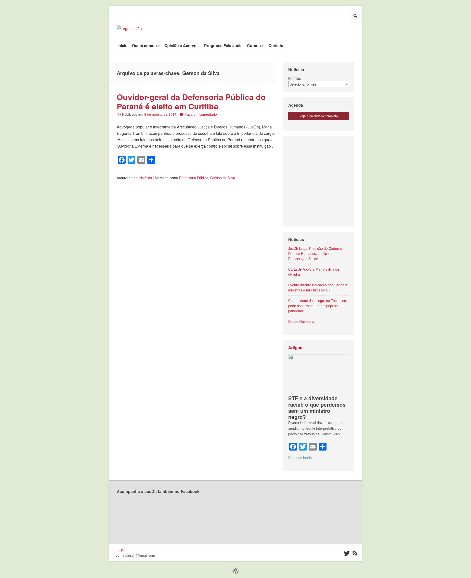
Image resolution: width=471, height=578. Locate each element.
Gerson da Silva (222, 177)
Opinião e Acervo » (182, 45)
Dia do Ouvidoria (301, 321)
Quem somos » (146, 45)
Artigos (295, 347)
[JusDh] (129, 26)
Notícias (145, 177)
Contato (275, 45)
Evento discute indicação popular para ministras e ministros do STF (318, 287)
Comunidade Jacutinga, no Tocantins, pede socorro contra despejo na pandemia (317, 305)
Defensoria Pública (193, 177)
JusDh (121, 550)
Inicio (123, 45)
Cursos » (255, 45)
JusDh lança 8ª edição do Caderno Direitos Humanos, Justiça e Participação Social (315, 253)
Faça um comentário (201, 114)
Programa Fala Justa (223, 45)
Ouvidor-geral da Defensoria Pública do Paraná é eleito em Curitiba (191, 101)
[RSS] (355, 553)
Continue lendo (300, 457)
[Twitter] (346, 553)
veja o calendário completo (319, 115)
